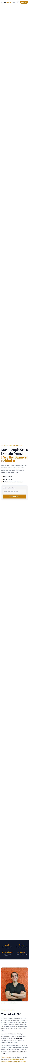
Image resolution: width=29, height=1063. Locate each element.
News (14, 2)
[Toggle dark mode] (17, 2)
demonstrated (6, 1057)
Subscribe (23, 2)
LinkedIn (3, 1003)
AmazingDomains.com (13, 1003)
